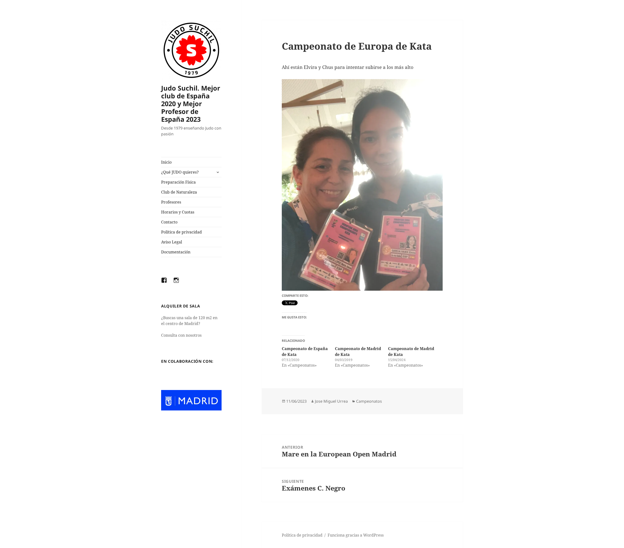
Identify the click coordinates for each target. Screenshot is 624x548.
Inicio (166, 162)
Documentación (175, 252)
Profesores (171, 202)
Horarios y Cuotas (177, 212)
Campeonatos (369, 401)
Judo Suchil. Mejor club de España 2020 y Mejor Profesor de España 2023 (190, 104)
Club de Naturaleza (179, 192)
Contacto (169, 222)
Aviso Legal (171, 242)
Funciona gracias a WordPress (356, 535)
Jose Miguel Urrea (331, 401)
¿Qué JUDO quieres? (180, 172)
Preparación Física (178, 182)
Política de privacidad (181, 232)
